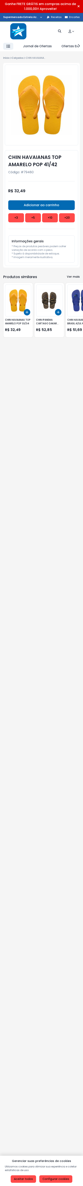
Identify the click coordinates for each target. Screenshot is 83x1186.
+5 (33, 218)
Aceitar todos (23, 1179)
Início (6, 58)
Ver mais (73, 277)
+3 (16, 218)
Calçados (18, 58)
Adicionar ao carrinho (41, 205)
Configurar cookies (56, 1179)
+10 (50, 218)
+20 (67, 218)
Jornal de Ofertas (37, 46)
